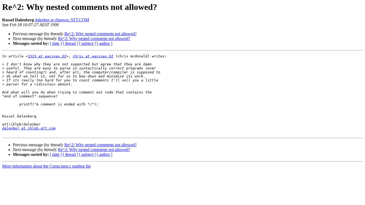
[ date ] (56, 43)
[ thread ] (70, 43)
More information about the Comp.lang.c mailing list (46, 166)
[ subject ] (87, 43)
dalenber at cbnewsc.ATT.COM (62, 20)
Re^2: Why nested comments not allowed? (100, 33)
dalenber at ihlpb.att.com (29, 128)
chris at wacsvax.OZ (93, 56)
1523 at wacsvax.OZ (47, 56)
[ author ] (104, 43)
